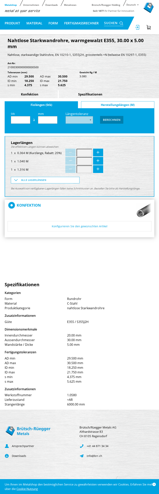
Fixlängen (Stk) (41, 105)
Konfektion (29, 94)
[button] (45, 180)
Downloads (51, 4)
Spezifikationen (90, 94)
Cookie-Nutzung (27, 489)
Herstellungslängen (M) (118, 105)
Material (34, 23)
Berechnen (111, 120)
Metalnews (70, 4)
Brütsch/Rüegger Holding (106, 4)
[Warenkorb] (148, 27)
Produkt (12, 23)
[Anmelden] (137, 27)
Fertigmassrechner (81, 23)
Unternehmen (31, 4)
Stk (13, 114)
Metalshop (11, 4)
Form (53, 23)
